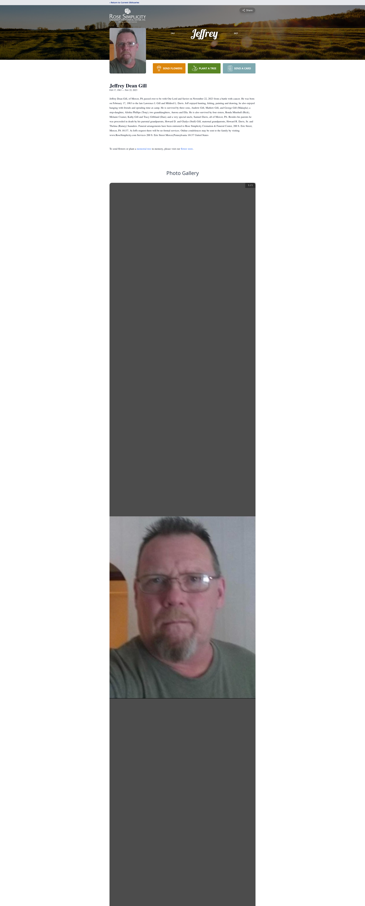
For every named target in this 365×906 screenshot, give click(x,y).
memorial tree (144, 148)
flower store (187, 148)
